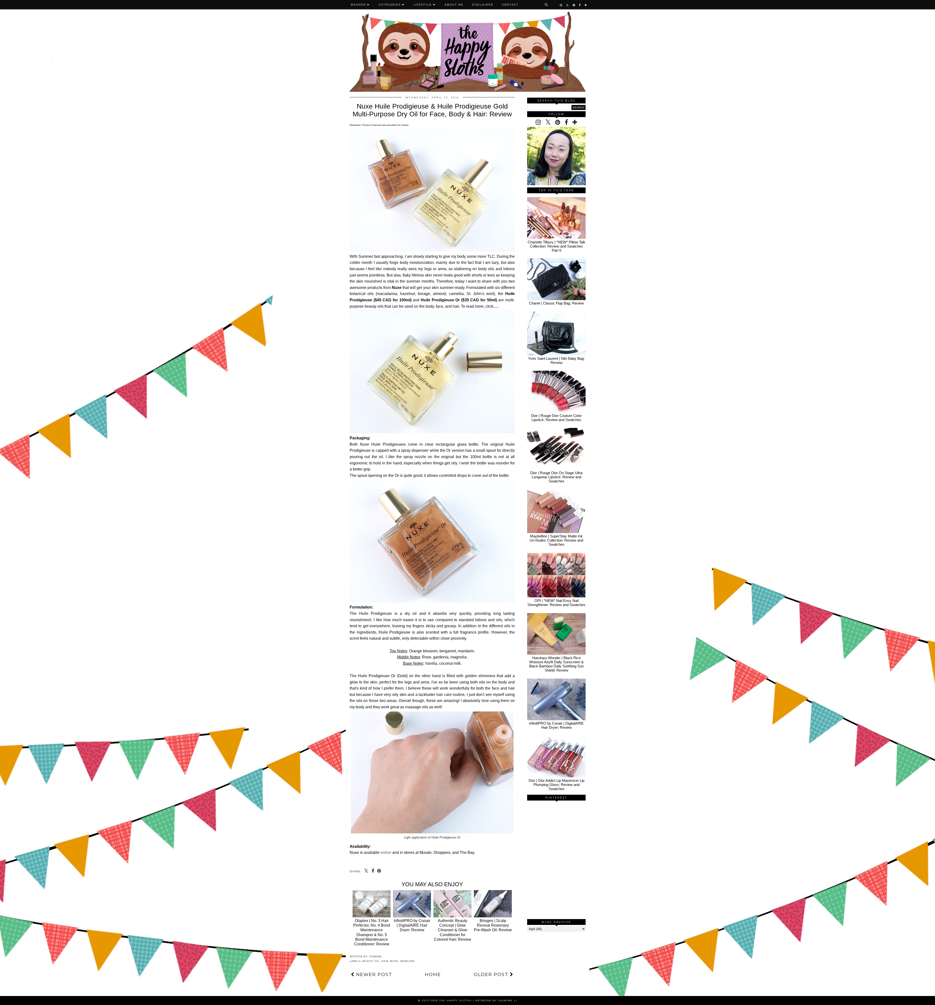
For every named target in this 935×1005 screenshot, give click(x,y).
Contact (510, 4)
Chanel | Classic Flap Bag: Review (556, 303)
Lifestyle (422, 4)
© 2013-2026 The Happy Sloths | (446, 1000)
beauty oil (371, 961)
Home (433, 974)
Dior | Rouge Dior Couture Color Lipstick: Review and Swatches (556, 418)
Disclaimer (482, 4)
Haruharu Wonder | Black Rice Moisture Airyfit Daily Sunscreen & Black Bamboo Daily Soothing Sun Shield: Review (556, 664)
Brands (358, 4)
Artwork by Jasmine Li (496, 1000)
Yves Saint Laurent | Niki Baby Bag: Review (556, 360)
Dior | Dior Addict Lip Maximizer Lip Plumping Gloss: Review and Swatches (556, 784)
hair (384, 961)
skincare (407, 961)
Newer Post (373, 974)
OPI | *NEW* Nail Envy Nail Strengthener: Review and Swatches (556, 603)
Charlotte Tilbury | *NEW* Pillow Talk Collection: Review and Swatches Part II (556, 246)
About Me (454, 4)
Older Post (492, 974)
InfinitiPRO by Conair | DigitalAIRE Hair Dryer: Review (556, 725)
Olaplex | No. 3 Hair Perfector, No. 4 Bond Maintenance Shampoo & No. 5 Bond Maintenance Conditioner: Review (371, 932)
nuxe (394, 961)
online (386, 852)
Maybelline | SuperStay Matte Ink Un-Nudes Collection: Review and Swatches (556, 540)
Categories (390, 4)
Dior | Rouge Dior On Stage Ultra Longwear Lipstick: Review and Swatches (556, 477)
